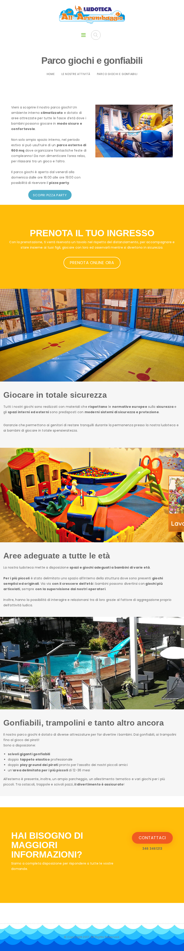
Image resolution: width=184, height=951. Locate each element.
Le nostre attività (75, 74)
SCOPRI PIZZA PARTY (50, 195)
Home (51, 74)
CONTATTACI (152, 838)
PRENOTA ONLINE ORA (92, 262)
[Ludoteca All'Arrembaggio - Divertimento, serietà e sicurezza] (92, 14)
